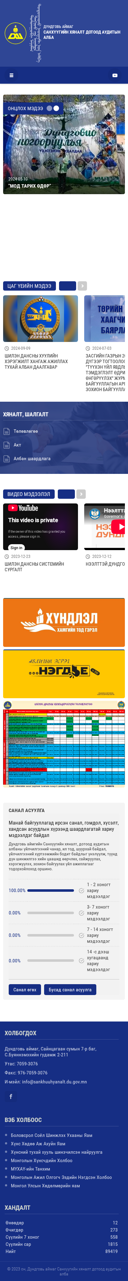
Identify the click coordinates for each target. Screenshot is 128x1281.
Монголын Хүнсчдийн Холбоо (41, 1160)
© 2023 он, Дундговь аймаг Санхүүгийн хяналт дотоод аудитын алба (64, 1271)
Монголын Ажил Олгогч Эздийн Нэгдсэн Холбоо (61, 1177)
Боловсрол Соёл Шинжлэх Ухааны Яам (51, 1135)
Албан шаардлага (32, 458)
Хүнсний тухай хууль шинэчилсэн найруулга (57, 1152)
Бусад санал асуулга (70, 990)
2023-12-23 (20, 556)
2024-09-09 (20, 348)
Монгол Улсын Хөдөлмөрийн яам (45, 1186)
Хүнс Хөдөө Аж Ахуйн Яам (38, 1144)
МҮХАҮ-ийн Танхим (30, 1169)
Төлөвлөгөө (26, 431)
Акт (17, 445)
